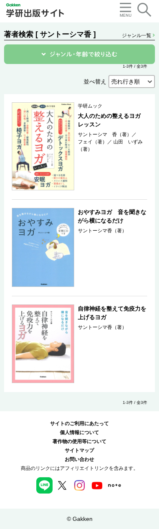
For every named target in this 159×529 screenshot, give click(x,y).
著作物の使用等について (79, 441)
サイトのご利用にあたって (79, 423)
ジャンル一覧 (137, 35)
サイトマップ (79, 450)
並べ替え (95, 81)
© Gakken (80, 519)
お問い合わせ (79, 459)
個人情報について (79, 432)
